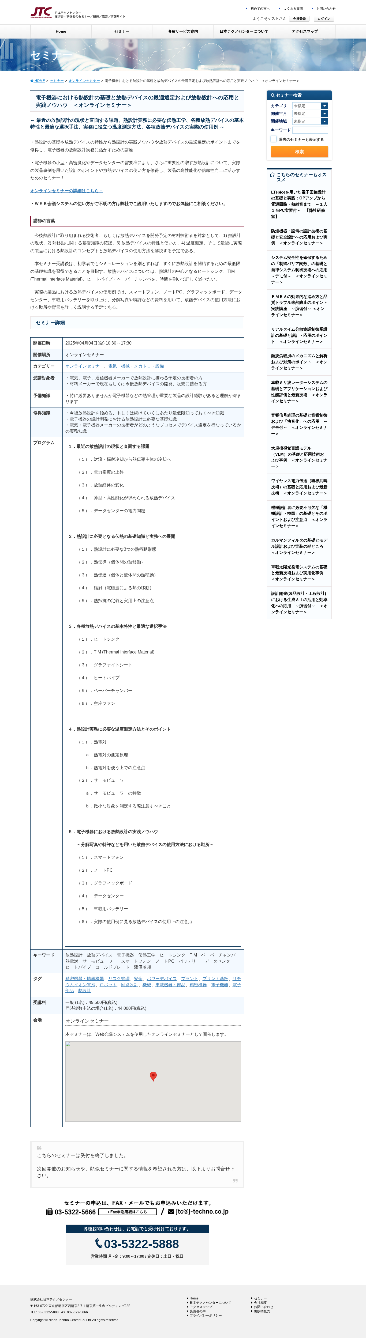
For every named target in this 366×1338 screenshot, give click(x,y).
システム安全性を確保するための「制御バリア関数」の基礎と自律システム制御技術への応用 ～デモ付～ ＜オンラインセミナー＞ (301, 269)
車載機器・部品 (170, 984)
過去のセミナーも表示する (301, 139)
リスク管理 (119, 978)
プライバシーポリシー (206, 1315)
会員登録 (299, 19)
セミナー (260, 1298)
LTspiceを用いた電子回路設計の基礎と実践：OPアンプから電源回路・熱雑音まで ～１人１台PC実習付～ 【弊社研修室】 (299, 204)
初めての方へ (260, 8)
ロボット (108, 984)
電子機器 (219, 984)
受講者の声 (198, 1311)
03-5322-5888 (141, 1244)
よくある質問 (293, 8)
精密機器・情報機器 (84, 978)
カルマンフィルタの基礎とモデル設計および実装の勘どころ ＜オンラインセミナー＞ (299, 546)
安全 (138, 978)
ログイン (324, 19)
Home (194, 1298)
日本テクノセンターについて (210, 1303)
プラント (189, 978)
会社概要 (260, 1303)
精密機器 (198, 984)
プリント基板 (215, 978)
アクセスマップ (201, 1307)
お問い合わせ (326, 8)
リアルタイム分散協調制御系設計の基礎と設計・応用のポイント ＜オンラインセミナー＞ (299, 335)
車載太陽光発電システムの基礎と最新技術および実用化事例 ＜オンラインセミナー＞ (299, 573)
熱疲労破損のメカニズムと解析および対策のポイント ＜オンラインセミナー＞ (299, 361)
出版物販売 (262, 1311)
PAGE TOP (352, 1293)
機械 (147, 984)
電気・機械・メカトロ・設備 (136, 366)
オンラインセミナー (84, 366)
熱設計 (84, 990)
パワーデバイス (162, 978)
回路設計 (129, 984)
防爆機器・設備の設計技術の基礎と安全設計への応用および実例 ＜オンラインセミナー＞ (299, 237)
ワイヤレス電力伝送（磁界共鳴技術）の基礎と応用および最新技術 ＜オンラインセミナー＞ (299, 486)
